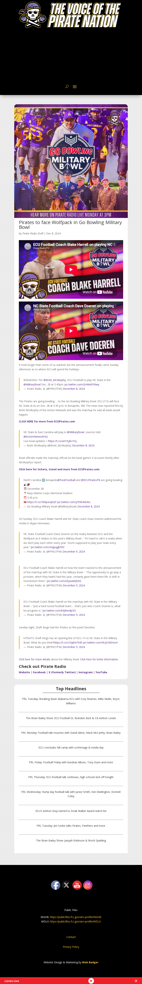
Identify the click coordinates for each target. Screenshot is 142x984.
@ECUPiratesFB (90, 480)
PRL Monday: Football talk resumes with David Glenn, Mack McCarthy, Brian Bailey (71, 732)
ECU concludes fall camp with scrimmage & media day (71, 747)
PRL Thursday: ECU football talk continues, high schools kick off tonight (71, 777)
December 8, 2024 (74, 388)
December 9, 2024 (74, 551)
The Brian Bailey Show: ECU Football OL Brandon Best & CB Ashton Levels (71, 718)
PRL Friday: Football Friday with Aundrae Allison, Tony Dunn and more (71, 762)
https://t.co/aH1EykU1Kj (62, 441)
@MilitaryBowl (32, 384)
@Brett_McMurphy (54, 380)
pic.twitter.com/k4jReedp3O (59, 610)
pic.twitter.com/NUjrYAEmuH (100, 642)
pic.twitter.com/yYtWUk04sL (74, 502)
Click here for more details (34, 659)
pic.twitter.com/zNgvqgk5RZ (48, 547)
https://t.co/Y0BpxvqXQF (42, 502)
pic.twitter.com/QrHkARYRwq (82, 384)
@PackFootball (66, 480)
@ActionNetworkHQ (35, 436)
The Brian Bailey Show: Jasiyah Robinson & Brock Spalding (71, 840)
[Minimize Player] (136, 981)
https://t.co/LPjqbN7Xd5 (68, 642)
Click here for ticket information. (99, 659)
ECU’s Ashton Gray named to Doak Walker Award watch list (71, 811)
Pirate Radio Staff (32, 233)
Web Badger (90, 962)
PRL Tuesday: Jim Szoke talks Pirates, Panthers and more (71, 825)
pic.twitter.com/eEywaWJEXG (64, 581)
